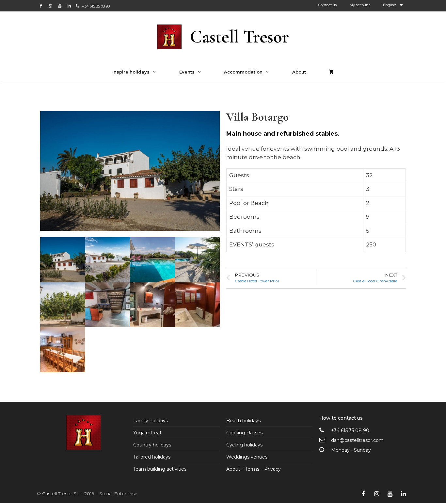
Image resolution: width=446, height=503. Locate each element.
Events (187, 72)
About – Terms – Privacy (253, 469)
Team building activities (159, 469)
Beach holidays (243, 421)
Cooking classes (244, 433)
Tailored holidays (151, 457)
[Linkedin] (69, 6)
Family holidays (150, 421)
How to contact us (341, 418)
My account (360, 5)
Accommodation (243, 72)
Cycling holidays (244, 445)
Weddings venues (246, 457)
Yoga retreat (147, 433)
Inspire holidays (131, 72)
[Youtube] (60, 6)
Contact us (327, 5)
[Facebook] (41, 6)
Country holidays (152, 445)
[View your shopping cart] (331, 72)
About (299, 72)
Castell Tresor (239, 37)
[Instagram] (50, 6)
